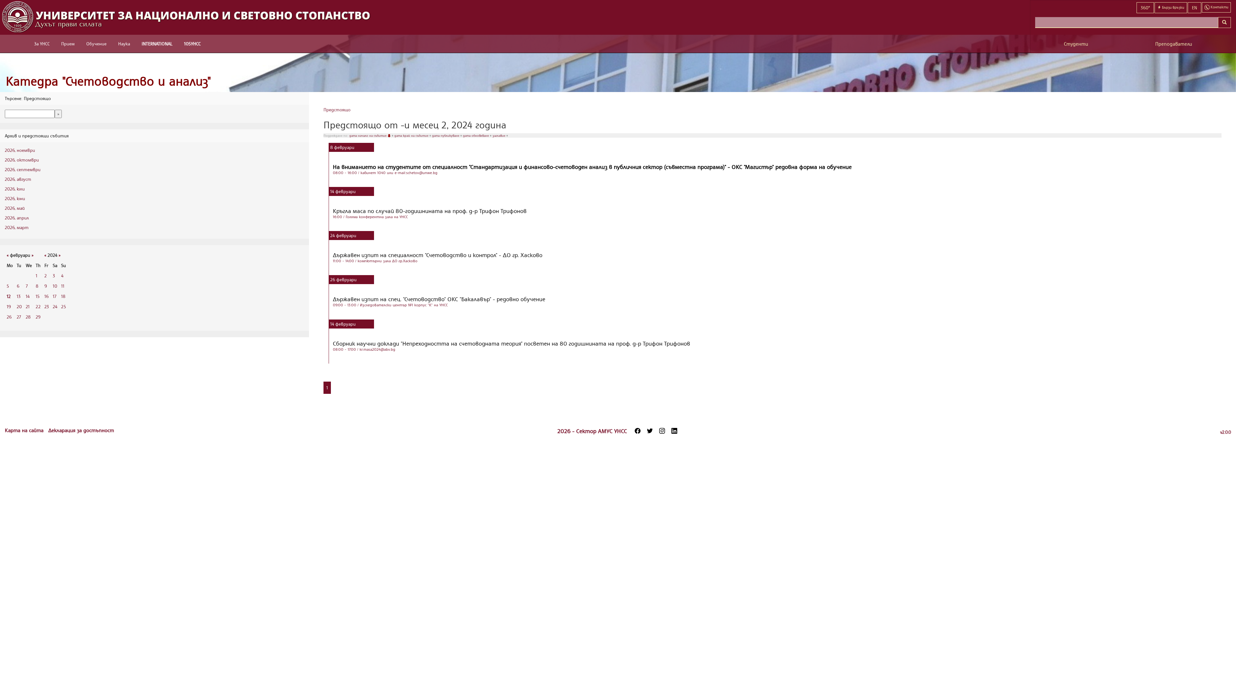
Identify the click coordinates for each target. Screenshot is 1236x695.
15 (38, 296)
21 (28, 306)
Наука (124, 43)
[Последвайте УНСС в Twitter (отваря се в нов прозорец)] (650, 431)
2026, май (15, 208)
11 (62, 286)
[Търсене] (1224, 22)
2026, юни (15, 198)
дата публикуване (446, 135)
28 (28, 317)
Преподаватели (1173, 44)
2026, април (17, 217)
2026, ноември (20, 150)
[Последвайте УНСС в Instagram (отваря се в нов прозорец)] (662, 431)
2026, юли (15, 188)
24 (55, 306)
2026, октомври (22, 159)
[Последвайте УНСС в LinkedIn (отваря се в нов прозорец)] (674, 431)
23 (46, 306)
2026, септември (23, 169)
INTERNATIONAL (157, 43)
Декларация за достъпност (81, 430)
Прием (68, 43)
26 (9, 317)
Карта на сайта (25, 430)
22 (38, 306)
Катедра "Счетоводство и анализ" (108, 81)
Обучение (96, 43)
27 (19, 317)
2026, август (18, 179)
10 (55, 286)
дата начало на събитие (368, 135)
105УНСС (192, 43)
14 (28, 296)
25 (63, 306)
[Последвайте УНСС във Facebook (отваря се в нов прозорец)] (637, 431)
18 (63, 296)
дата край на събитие (411, 135)
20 (19, 306)
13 (19, 296)
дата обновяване (476, 135)
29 (38, 317)
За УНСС (42, 43)
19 (9, 306)
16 (46, 296)
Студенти (1076, 44)
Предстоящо (337, 109)
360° (1145, 7)
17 (54, 296)
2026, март (17, 227)
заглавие (499, 135)
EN (1194, 7)
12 (9, 296)
